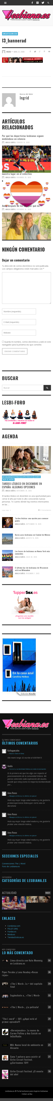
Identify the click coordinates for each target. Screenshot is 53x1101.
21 (49, 1045)
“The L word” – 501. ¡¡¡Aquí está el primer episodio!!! (19, 1020)
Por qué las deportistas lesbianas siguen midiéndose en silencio (23, 137)
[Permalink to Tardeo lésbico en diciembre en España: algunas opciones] (26, 459)
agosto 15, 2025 (32, 538)
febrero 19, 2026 (23, 142)
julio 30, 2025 (31, 557)
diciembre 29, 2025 (24, 177)
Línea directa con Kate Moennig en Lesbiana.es (26, 962)
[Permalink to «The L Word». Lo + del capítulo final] (5, 984)
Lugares (37, 477)
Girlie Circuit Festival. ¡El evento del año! (26, 1073)
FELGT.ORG (12, 928)
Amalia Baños (10, 142)
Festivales (16, 477)
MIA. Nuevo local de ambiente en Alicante (26, 1046)
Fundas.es (11, 931)
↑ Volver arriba (26, 1094)
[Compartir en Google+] (40, 51)
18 (49, 1071)
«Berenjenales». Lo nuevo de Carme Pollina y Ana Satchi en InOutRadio (25, 1033)
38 (49, 972)
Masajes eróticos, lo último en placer (23, 796)
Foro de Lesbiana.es (11, 866)
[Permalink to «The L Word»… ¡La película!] (5, 1007)
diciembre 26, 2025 (24, 209)
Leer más (5, 510)
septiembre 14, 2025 (33, 524)
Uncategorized (10, 33)
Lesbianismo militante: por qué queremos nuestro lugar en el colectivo (23, 172)
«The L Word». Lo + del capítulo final (26, 985)
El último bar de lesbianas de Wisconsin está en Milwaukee (31, 569)
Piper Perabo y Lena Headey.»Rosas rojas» (20, 973)
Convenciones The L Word (13, 863)
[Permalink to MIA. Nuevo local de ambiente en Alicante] (5, 1045)
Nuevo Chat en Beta (16, 753)
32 (49, 995)
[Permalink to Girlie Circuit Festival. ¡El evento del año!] (5, 1074)
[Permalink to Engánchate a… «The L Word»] (5, 995)
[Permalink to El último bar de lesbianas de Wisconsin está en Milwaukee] (7, 571)
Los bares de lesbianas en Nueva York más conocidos (32, 552)
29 (49, 1007)
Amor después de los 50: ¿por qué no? (21, 205)
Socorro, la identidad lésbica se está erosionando (27, 769)
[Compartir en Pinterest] (44, 51)
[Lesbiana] (26, 724)
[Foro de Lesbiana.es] (20, 416)
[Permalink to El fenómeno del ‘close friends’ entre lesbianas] (32, 901)
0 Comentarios (45, 510)
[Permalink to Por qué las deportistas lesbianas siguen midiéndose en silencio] (26, 156)
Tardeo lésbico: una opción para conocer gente (32, 519)
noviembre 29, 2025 (24, 490)
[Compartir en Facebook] (30, 51)
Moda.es (11, 934)
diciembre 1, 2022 (32, 573)
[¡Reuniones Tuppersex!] (25, 604)
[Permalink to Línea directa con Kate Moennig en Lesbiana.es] (5, 960)
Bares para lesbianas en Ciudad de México (32, 534)
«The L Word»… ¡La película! (24, 1007)
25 (49, 1018)
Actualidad (7, 477)
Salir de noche (8, 479)
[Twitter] (42, 2)
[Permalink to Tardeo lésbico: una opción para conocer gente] (7, 522)
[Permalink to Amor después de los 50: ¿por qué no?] (26, 223)
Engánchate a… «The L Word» (25, 995)
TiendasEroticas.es (15, 937)
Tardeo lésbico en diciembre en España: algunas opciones (22, 485)
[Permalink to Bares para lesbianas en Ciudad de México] (7, 539)
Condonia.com (13, 926)
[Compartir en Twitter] (35, 51)
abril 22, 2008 (19, 51)
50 (49, 960)
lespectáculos (27, 477)
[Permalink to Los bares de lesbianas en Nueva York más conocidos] (7, 555)
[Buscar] (5, 2)
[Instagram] (37, 2)
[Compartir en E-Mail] (49, 51)
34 (49, 983)
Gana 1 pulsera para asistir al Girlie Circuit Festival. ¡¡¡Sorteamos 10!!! (25, 1059)
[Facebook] (32, 2)
